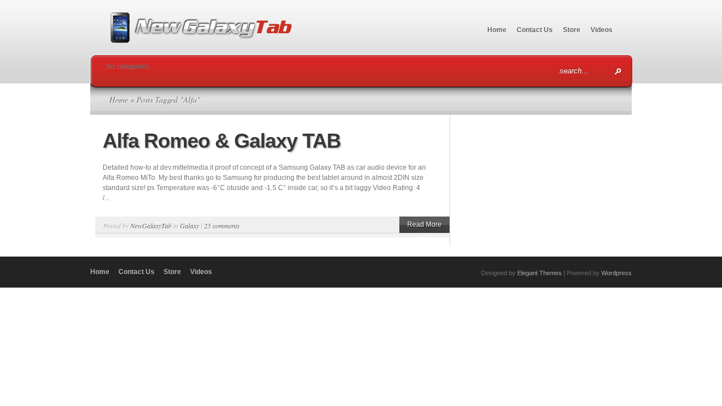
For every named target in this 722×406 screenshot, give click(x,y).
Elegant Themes (539, 273)
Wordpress (616, 273)
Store (571, 30)
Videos (602, 30)
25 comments (222, 225)
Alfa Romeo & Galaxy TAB (222, 140)
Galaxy (189, 225)
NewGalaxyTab (150, 225)
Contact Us (535, 30)
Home (497, 30)
